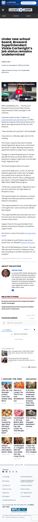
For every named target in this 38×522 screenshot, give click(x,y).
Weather (16, 16)
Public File (5, 492)
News (4, 16)
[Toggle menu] (3, 10)
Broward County (11, 70)
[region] (19, 342)
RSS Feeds (5, 481)
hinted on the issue (27, 242)
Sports (28, 16)
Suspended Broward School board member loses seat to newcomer (18, 308)
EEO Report (6, 496)
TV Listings (5, 476)
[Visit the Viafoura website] (32, 367)
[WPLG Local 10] (20, 10)
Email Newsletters (26, 476)
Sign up (33, 315)
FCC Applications (26, 492)
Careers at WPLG (26, 485)
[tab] (7, 329)
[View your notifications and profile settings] (34, 330)
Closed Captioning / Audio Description (27, 481)
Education (5, 72)
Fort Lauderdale (23, 70)
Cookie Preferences (9, 500)
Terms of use (6, 489)
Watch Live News (28, 3)
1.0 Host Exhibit (25, 496)
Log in (28, 315)
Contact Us (6, 485)
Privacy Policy (25, 489)
